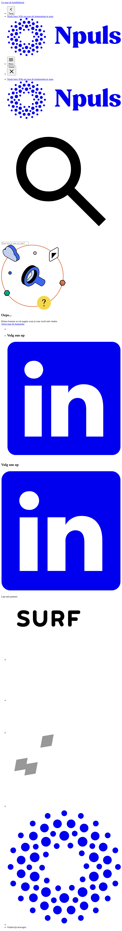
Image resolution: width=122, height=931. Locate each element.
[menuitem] (64, 10)
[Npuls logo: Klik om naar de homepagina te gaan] (64, 924)
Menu (11, 64)
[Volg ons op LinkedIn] (64, 458)
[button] (12, 2)
